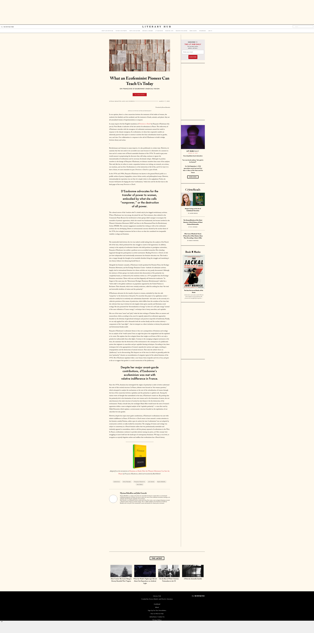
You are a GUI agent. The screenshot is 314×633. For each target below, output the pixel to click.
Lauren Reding (194, 213)
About (157, 607)
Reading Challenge (181, 30)
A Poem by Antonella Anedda (193, 579)
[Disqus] (139, 525)
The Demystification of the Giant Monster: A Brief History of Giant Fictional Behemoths (192, 222)
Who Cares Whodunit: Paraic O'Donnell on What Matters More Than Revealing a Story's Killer (193, 236)
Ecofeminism (117, 481)
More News (193, 177)
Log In (210, 30)
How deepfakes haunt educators (192, 156)
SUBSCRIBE (193, 57)
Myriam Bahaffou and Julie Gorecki (122, 101)
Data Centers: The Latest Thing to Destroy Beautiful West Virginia (121, 580)
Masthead (157, 604)
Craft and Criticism (107, 30)
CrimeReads (202, 30)
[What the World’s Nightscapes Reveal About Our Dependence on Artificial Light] (145, 575)
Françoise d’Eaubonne (139, 481)
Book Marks (193, 30)
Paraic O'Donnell (194, 240)
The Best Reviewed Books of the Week (193, 291)
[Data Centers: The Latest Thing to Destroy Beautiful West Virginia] (121, 575)
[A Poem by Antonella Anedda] (193, 575)
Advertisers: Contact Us (157, 617)
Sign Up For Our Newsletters (157, 610)
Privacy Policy (157, 620)
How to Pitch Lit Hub (157, 614)
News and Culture (134, 30)
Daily (193, 151)
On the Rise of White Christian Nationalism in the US (169, 580)
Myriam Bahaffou (161, 481)
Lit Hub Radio (159, 30)
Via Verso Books (140, 94)
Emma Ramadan (127, 481)
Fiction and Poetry (121, 30)
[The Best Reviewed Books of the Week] (194, 272)
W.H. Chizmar (193, 227)
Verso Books (140, 484)
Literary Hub (157, 26)
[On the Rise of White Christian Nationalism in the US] (169, 575)
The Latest (157, 558)
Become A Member (148, 30)
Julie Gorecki (151, 481)
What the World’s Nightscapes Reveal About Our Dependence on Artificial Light (145, 581)
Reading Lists (169, 30)
